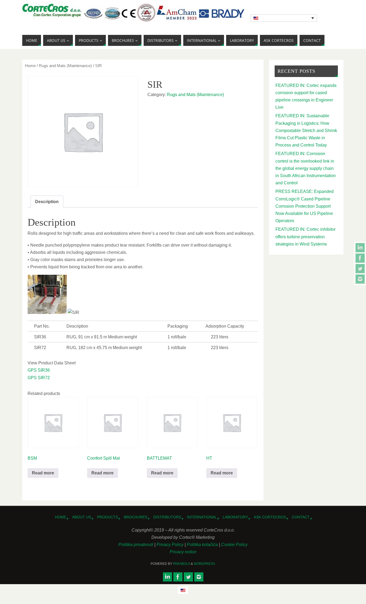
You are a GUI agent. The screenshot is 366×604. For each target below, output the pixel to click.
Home (30, 66)
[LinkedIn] (360, 247)
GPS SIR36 (39, 370)
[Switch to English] (183, 590)
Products (107, 517)
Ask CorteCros (270, 517)
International (202, 517)
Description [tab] (47, 201)
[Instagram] (360, 279)
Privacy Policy (170, 544)
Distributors (167, 517)
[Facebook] (360, 258)
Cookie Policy (234, 544)
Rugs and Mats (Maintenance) (65, 66)
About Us (81, 517)
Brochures (135, 517)
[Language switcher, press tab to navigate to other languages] (284, 18)
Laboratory (235, 517)
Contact (301, 517)
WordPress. (205, 564)
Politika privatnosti (136, 544)
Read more (43, 473)
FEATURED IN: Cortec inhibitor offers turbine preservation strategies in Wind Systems (305, 236)
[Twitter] (360, 268)
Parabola (181, 564)
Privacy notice (183, 552)
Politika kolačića (203, 544)
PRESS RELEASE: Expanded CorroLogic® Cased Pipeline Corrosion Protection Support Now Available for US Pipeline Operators (304, 206)
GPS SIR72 (39, 377)
